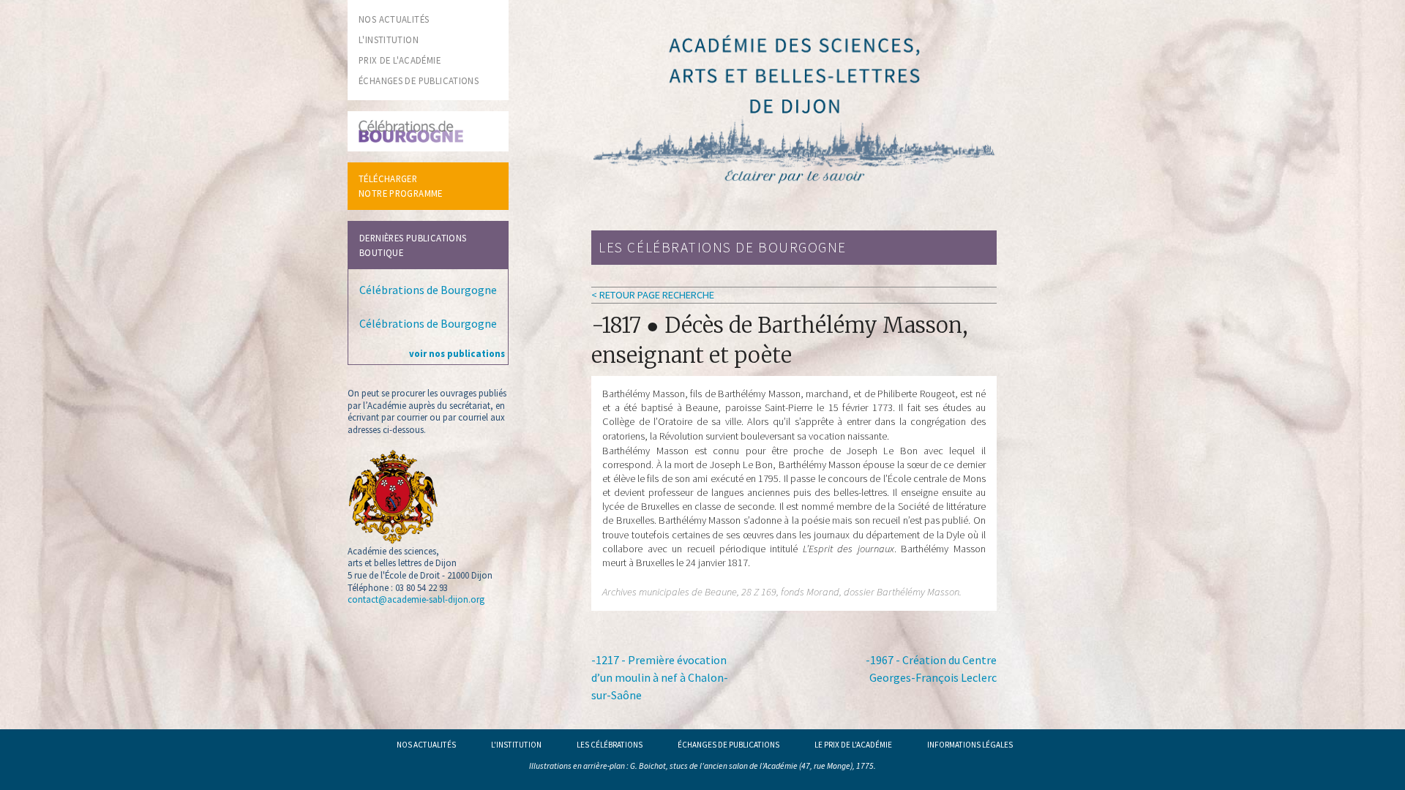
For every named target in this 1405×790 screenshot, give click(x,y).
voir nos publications (457, 353)
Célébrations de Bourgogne (428, 289)
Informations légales (970, 745)
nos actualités (394, 19)
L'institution (516, 745)
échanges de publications (419, 80)
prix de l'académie (400, 60)
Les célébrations (609, 745)
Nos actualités (426, 745)
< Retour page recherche (652, 294)
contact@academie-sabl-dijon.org (416, 599)
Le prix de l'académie (853, 745)
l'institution (389, 39)
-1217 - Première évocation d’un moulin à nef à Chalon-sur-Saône (659, 677)
